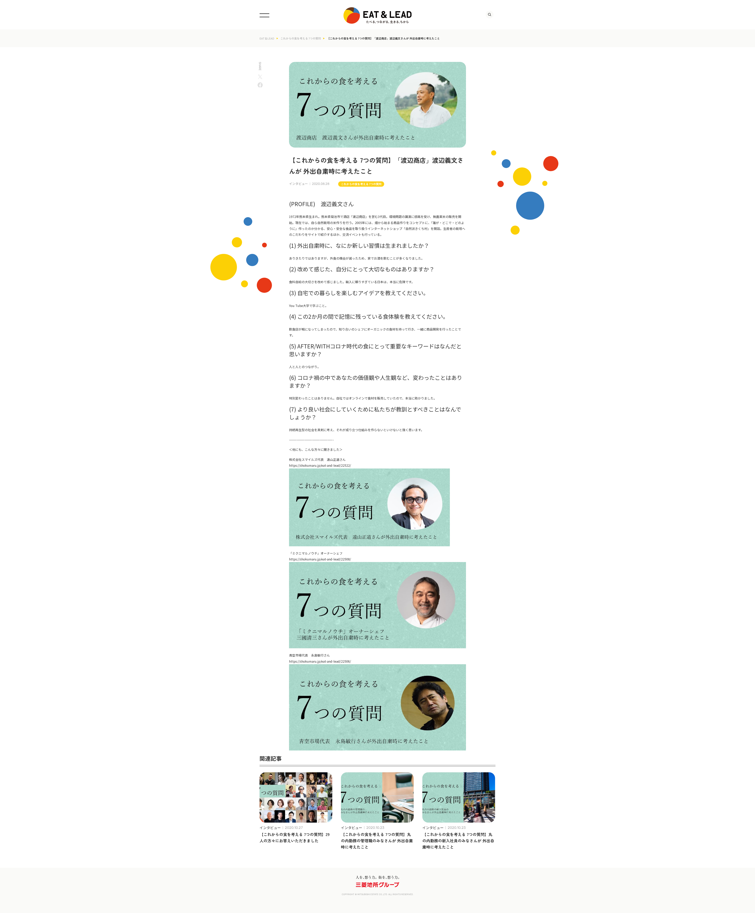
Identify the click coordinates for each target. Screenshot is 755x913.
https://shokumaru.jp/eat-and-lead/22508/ (320, 559)
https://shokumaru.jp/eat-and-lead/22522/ (320, 465)
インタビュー (298, 184)
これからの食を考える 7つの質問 (300, 38)
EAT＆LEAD (267, 38)
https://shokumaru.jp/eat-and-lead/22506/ (320, 661)
